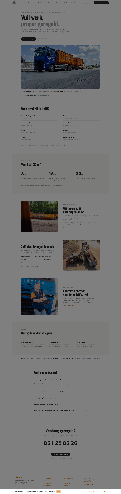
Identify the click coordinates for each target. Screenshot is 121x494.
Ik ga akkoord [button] (102, 491)
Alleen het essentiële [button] (94, 491)
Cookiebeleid (58, 491)
